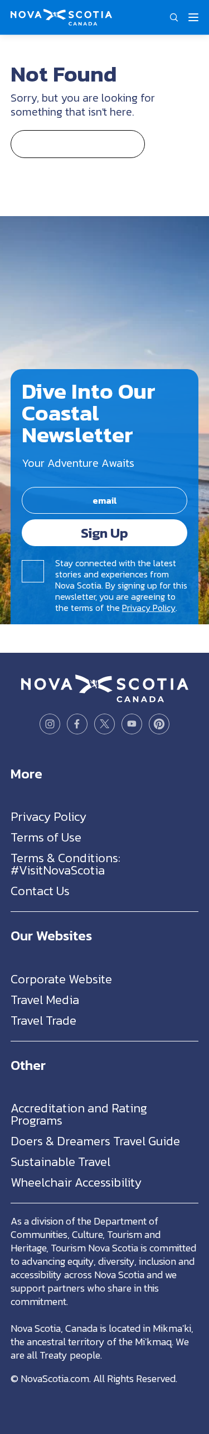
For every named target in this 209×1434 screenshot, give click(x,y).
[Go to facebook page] (77, 724)
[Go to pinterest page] (159, 724)
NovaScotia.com (55, 1378)
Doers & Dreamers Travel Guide (95, 1141)
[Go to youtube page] (131, 724)
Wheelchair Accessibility (76, 1182)
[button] (174, 17)
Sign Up (104, 532)
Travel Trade (43, 1020)
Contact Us (40, 891)
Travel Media (45, 1000)
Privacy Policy (149, 607)
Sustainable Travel (60, 1162)
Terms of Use (46, 837)
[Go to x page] (104, 724)
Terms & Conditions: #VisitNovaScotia (65, 864)
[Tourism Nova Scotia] (61, 14)
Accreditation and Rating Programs (79, 1114)
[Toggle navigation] (193, 17)
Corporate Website (61, 979)
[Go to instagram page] (50, 724)
